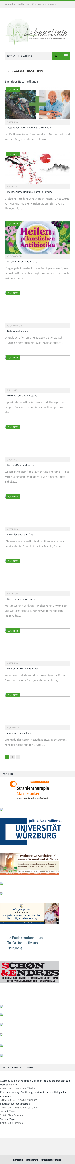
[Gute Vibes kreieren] (37, 308)
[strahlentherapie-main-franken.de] (29, 800)
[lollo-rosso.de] (1, 1014)
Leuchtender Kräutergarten (15, 1103)
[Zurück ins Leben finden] (37, 710)
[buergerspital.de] (29, 923)
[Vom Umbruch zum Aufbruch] (37, 645)
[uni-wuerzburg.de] (31, 844)
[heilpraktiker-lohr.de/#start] (1, 1056)
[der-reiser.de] (1, 894)
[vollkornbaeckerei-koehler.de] (1, 884)
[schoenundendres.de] (29, 982)
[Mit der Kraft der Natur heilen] (37, 238)
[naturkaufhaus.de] (1, 1045)
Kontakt (36, 4)
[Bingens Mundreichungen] (37, 442)
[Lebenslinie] (37, 30)
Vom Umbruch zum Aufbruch (23, 668)
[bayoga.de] (1, 1007)
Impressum (17, 1159)
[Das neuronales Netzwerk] (37, 576)
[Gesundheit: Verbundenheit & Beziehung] (37, 104)
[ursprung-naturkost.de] (1, 1035)
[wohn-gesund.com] (29, 873)
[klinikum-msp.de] (1, 1025)
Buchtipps (13, 89)
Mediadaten (23, 4)
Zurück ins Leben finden (20, 733)
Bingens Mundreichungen (21, 465)
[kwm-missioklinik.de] (1, 810)
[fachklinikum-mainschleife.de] (29, 953)
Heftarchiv (10, 4)
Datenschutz (31, 1159)
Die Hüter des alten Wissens (22, 395)
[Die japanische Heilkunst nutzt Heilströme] (37, 169)
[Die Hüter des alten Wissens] (37, 372)
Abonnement (50, 4)
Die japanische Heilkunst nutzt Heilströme (29, 191)
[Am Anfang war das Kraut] (37, 511)
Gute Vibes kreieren (17, 331)
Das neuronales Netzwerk (21, 599)
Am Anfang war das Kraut (20, 534)
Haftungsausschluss (50, 1159)
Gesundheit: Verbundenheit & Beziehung (29, 127)
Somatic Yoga (7, 1111)
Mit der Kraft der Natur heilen (22, 261)
